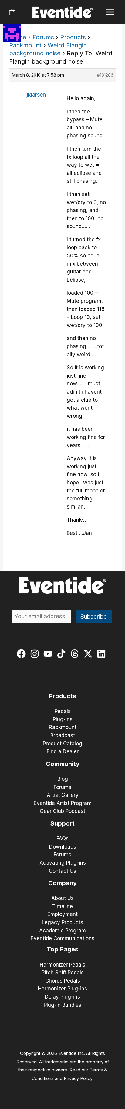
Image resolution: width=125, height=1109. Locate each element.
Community (62, 763)
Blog (62, 779)
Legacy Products (62, 922)
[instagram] (36, 653)
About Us (62, 898)
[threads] (76, 653)
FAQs (62, 839)
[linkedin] (103, 653)
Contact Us (62, 871)
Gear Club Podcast (62, 811)
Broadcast (62, 735)
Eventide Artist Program (63, 803)
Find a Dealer (63, 751)
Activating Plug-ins (62, 863)
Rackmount (25, 45)
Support (62, 823)
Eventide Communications (62, 938)
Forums (43, 37)
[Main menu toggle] (110, 12)
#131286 (105, 75)
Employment (62, 914)
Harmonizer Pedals (62, 965)
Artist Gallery (63, 795)
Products (73, 37)
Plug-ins (63, 719)
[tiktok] (63, 653)
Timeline (62, 906)
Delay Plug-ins (62, 997)
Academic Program (62, 930)
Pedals (63, 711)
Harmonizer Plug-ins (62, 989)
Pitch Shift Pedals (63, 973)
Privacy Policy (78, 1078)
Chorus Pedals (62, 981)
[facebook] (23, 653)
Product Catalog (62, 744)
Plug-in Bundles (62, 1005)
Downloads (62, 847)
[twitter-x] (89, 653)
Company (62, 883)
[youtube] (49, 653)
